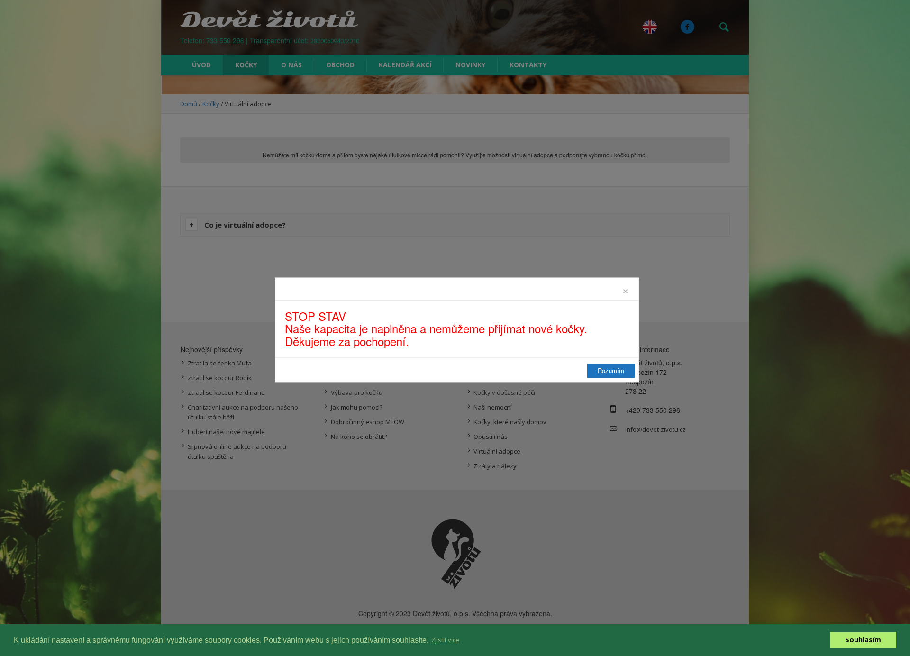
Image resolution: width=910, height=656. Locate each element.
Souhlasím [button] (863, 639)
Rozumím (611, 370)
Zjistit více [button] (445, 640)
